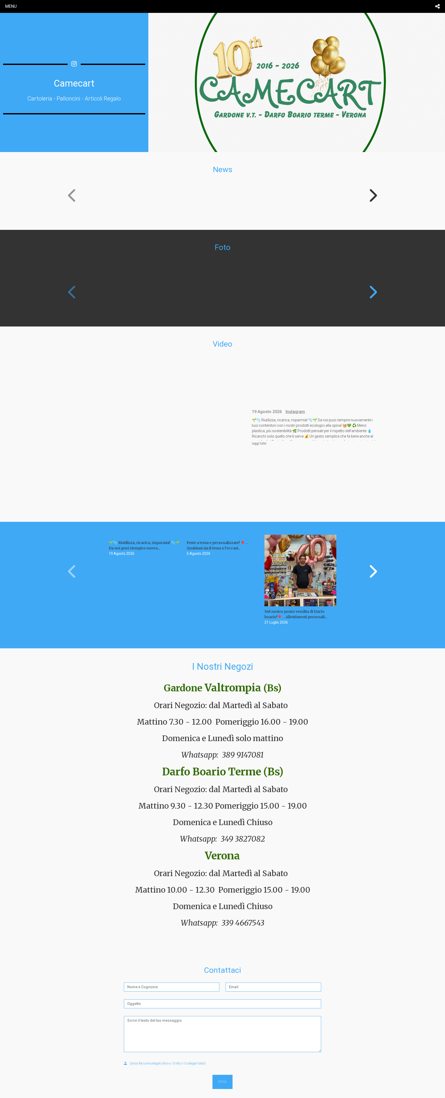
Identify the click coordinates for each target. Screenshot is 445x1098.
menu (11, 6)
